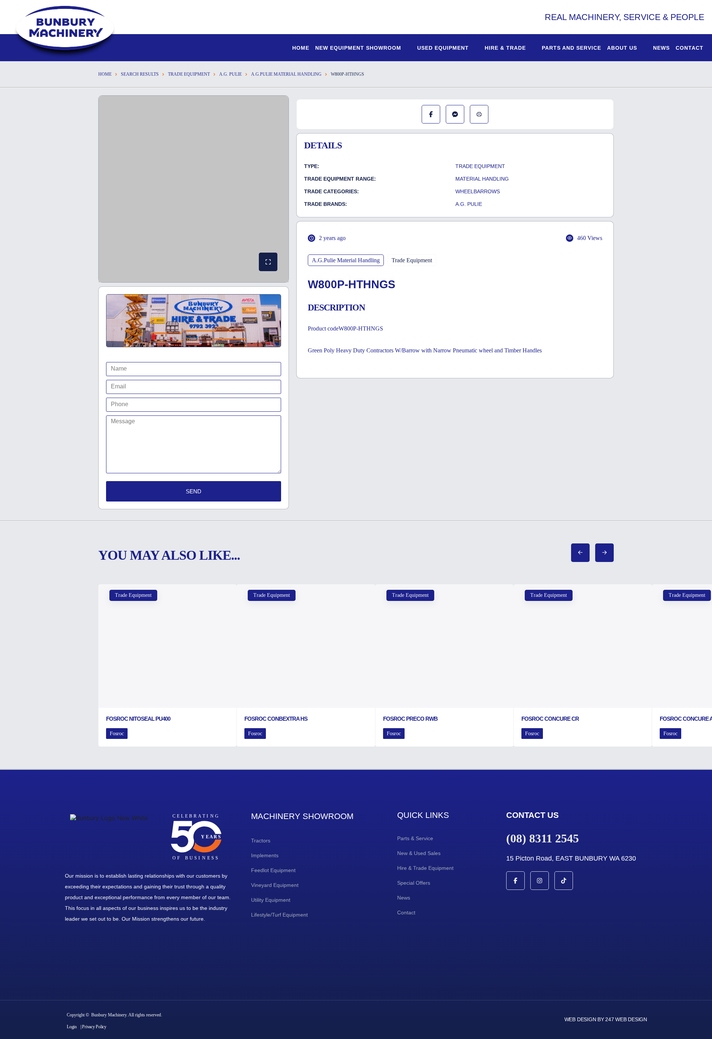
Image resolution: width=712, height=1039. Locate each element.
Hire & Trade (505, 48)
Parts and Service (571, 48)
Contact (689, 48)
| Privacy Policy (93, 1026)
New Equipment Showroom (358, 48)
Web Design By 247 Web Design (605, 1019)
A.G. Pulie (230, 74)
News (661, 48)
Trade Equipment (189, 74)
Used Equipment (443, 48)
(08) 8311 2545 (542, 838)
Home (300, 48)
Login (72, 1026)
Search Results (140, 74)
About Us (622, 48)
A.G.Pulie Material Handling (286, 74)
